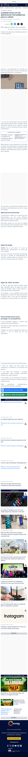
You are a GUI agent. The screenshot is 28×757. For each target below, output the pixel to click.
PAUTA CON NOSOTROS (14, 738)
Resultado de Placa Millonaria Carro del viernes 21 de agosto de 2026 (19, 702)
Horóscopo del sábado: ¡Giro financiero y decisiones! (18, 711)
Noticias (10, 10)
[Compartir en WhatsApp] (11, 24)
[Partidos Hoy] (18, 745)
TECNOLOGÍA (14, 5)
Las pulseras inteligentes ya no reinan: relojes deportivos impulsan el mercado (12, 511)
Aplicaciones (10, 384)
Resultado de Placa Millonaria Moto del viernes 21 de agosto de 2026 (12, 694)
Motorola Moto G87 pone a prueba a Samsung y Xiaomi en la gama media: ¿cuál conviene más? (13, 534)
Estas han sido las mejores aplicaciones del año (13, 441)
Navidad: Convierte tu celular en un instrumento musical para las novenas (20, 136)
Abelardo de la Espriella (20, 7)
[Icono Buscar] (26, 5)
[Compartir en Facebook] (15, 24)
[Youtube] (16, 745)
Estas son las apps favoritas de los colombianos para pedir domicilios (11, 484)
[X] (10, 745)
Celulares (12, 386)
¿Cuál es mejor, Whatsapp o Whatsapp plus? (14, 463)
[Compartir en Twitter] (18, 24)
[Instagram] (13, 745)
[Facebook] (8, 745)
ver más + (14, 717)
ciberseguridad (5, 386)
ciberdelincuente (22, 384)
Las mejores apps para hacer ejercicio (12, 419)
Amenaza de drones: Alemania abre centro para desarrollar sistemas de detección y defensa (13, 558)
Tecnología (3, 10)
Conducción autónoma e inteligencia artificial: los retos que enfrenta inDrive (12, 582)
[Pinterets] (21, 745)
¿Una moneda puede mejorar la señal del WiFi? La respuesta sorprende (13, 605)
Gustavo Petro (10, 7)
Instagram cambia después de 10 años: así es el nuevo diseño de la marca (13, 627)
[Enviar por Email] (21, 24)
